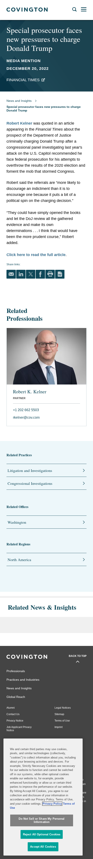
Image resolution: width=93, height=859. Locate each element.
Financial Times (23, 80)
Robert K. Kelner (29, 392)
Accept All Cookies (43, 846)
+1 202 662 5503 (26, 410)
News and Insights (19, 100)
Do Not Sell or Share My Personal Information (41, 820)
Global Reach (15, 697)
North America (19, 559)
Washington (17, 522)
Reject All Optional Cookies (42, 834)
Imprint (59, 727)
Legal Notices (63, 707)
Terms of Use (62, 720)
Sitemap (59, 714)
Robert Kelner (19, 123)
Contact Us (12, 714)
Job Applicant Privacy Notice (19, 729)
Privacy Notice (14, 720)
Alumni (10, 707)
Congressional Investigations (30, 483)
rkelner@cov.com (26, 417)
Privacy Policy (52, 803)
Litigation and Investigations (30, 470)
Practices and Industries (22, 679)
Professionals (15, 671)
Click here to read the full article (36, 255)
